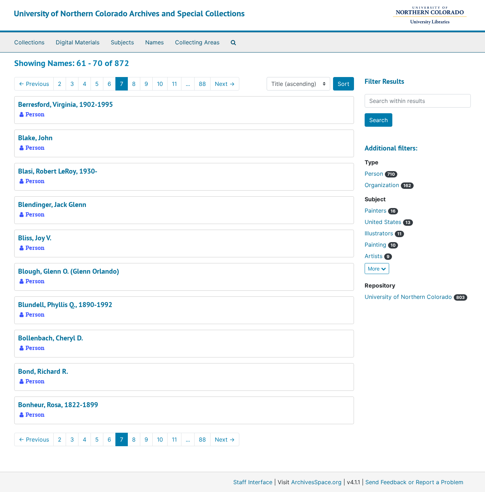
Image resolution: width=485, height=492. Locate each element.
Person (375, 173)
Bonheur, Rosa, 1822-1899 (58, 404)
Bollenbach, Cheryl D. (50, 338)
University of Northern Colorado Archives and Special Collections (129, 13)
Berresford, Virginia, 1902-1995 (65, 104)
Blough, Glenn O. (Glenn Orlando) (68, 271)
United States (384, 221)
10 (160, 83)
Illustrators (380, 233)
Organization (383, 184)
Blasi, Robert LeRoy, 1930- (57, 171)
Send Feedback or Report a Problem (414, 482)
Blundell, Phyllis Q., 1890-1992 (65, 304)
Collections (29, 42)
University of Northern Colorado (409, 296)
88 (202, 83)
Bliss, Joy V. (34, 237)
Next (225, 83)
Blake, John (35, 137)
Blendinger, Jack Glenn (52, 204)
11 (174, 83)
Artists (374, 255)
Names (154, 42)
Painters (376, 210)
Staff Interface (252, 482)
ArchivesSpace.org (316, 482)
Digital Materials (77, 42)
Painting (376, 244)
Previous (34, 83)
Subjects (122, 42)
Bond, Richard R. (43, 371)
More (374, 269)
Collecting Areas (197, 42)
